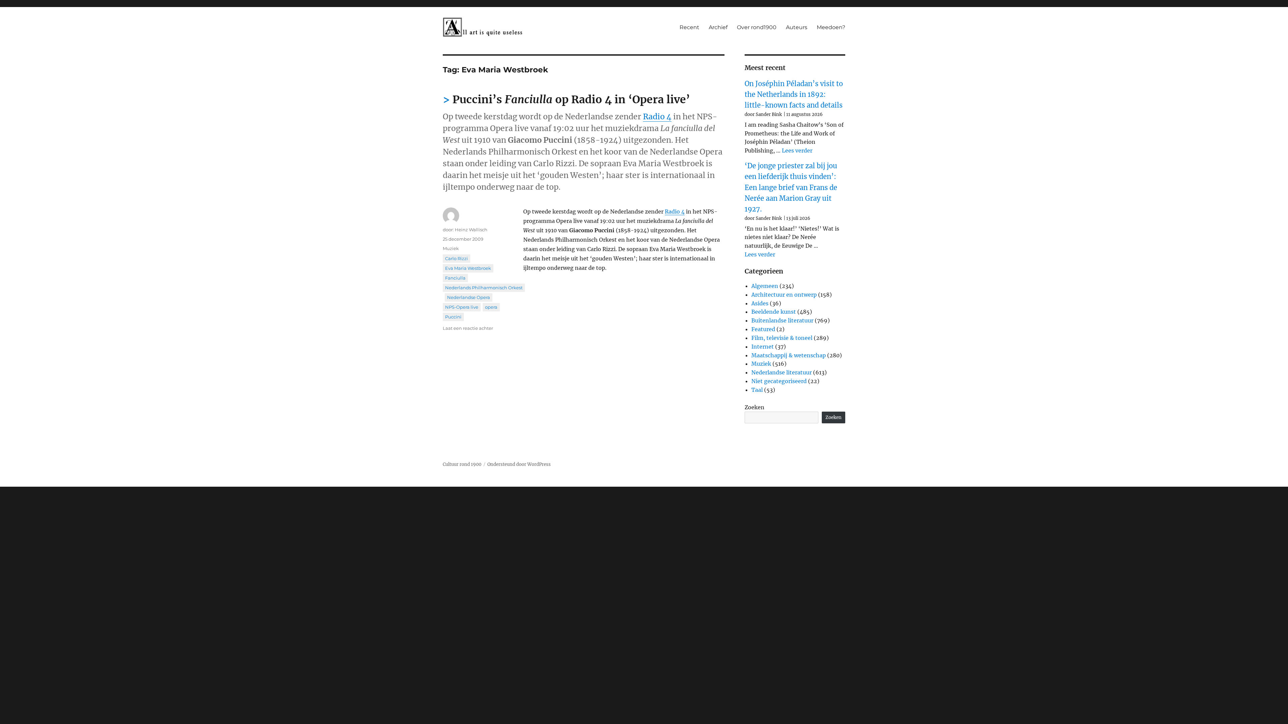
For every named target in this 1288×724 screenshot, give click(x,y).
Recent (689, 27)
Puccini (453, 316)
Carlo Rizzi (456, 258)
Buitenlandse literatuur (782, 320)
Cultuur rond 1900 (462, 464)
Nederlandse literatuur (781, 372)
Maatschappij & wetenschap (788, 355)
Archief (718, 27)
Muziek (451, 248)
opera (491, 307)
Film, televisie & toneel (781, 338)
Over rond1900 (756, 27)
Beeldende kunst (773, 311)
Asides (759, 303)
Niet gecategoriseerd (779, 381)
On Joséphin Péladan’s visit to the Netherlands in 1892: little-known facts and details (794, 94)
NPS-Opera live (461, 307)
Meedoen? (831, 27)
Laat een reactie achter (468, 328)
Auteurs (796, 27)
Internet (762, 346)
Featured (763, 329)
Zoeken (754, 407)
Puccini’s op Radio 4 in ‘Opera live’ (571, 99)
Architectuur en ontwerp (784, 294)
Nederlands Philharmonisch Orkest (484, 287)
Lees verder (797, 150)
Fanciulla (455, 278)
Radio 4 (657, 116)
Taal (757, 389)
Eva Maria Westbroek (468, 268)
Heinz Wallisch (471, 229)
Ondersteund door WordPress (519, 464)
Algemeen (764, 286)
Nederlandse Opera (468, 297)
